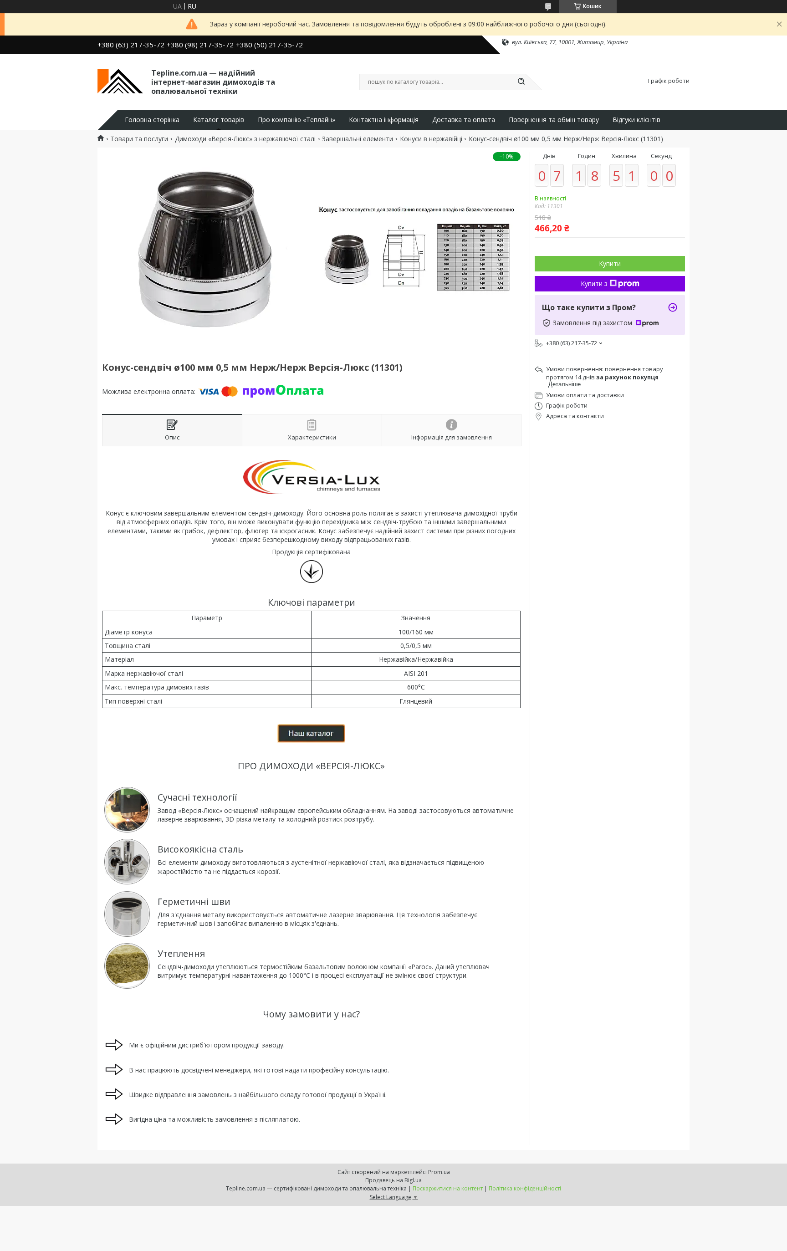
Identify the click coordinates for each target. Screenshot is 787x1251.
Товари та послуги (139, 139)
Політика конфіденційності (525, 1188)
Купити (610, 263)
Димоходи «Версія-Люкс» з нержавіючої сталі (245, 139)
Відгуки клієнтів (636, 120)
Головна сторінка (152, 120)
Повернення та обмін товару (554, 120)
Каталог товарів (218, 120)
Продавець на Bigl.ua (393, 1180)
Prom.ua (439, 1172)
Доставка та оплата (463, 120)
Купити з (594, 283)
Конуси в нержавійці (431, 139)
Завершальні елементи (357, 139)
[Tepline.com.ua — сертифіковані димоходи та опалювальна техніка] (120, 81)
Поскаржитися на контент (448, 1188)
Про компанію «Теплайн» (296, 120)
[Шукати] (521, 82)
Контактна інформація (384, 120)
